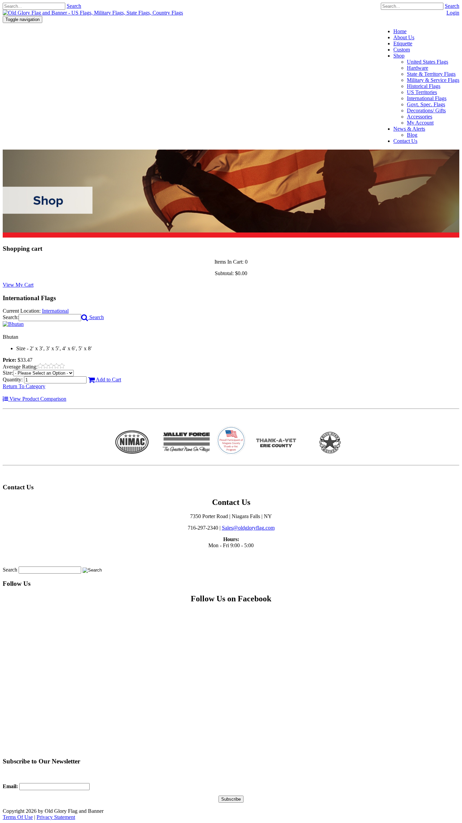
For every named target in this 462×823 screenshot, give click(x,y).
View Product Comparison (37, 399)
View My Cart (18, 285)
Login (452, 13)
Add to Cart (108, 379)
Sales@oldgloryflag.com (248, 528)
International (55, 311)
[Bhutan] (13, 324)
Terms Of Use (18, 817)
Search (452, 6)
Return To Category (24, 386)
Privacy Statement (56, 817)
